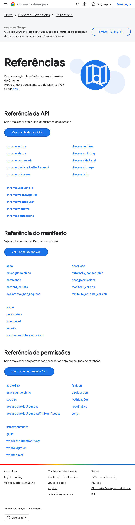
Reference (64, 15)
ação (9, 266)
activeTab (13, 385)
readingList (79, 406)
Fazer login (124, 4)
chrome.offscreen (18, 174)
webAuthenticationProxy (23, 441)
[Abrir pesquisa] (78, 4)
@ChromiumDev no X (103, 477)
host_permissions (83, 280)
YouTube (96, 482)
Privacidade (34, 508)
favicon (77, 385)
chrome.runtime (83, 146)
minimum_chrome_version (89, 294)
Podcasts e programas (60, 494)
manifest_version (83, 287)
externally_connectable (87, 273)
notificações (80, 399)
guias (9, 434)
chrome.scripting (83, 153)
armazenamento (17, 427)
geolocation (80, 392)
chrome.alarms (16, 153)
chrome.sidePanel (84, 160)
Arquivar (52, 488)
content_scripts (17, 287)
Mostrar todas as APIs (27, 132)
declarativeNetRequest (22, 406)
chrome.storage (83, 167)
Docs (8, 15)
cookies (11, 399)
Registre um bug (13, 477)
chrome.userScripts (19, 188)
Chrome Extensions (34, 15)
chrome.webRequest (20, 202)
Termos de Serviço (14, 508)
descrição (78, 266)
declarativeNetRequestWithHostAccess (33, 413)
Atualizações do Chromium (63, 477)
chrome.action (16, 146)
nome (10, 307)
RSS (93, 494)
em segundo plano (18, 273)
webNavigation (16, 448)
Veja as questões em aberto (19, 482)
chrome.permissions (20, 216)
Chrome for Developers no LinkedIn (111, 488)
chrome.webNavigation (22, 195)
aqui (15, 89)
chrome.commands (19, 160)
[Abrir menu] (5, 4)
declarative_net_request (23, 294)
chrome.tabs (80, 174)
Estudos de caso (57, 482)
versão (11, 328)
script (76, 413)
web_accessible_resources (24, 335)
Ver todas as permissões (29, 371)
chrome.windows (17, 209)
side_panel (13, 321)
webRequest (14, 455)
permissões (14, 314)
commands (13, 280)
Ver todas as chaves (26, 252)
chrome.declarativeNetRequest (27, 167)
